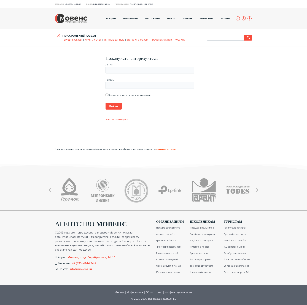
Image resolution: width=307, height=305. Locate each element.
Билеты (171, 18)
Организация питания (168, 265)
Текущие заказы (72, 39)
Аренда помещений (167, 259)
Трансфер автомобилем (237, 259)
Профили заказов (161, 39)
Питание (225, 18)
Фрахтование (152, 18)
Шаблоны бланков (200, 272)
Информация (135, 292)
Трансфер (187, 18)
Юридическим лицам (168, 272)
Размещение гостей (167, 253)
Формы (119, 292)
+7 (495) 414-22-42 (73, 4)
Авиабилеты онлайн (235, 240)
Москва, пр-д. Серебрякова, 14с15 (91, 257)
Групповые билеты (166, 240)
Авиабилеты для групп (202, 234)
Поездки (111, 18)
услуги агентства (166, 148)
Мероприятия (130, 18)
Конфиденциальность (178, 292)
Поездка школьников (202, 227)
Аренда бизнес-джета (235, 234)
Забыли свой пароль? (118, 119)
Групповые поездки (235, 227)
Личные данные (114, 39)
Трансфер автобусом (201, 265)
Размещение (206, 18)
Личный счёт (93, 39)
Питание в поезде (199, 246)
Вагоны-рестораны (200, 259)
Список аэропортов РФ (236, 272)
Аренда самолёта (165, 234)
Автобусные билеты (235, 253)
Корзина (180, 39)
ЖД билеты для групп (202, 240)
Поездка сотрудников (168, 227)
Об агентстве (154, 292)
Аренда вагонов (199, 253)
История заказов (137, 39)
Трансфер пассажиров (168, 246)
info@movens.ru (101, 4)
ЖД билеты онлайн (234, 246)
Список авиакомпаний (236, 265)
